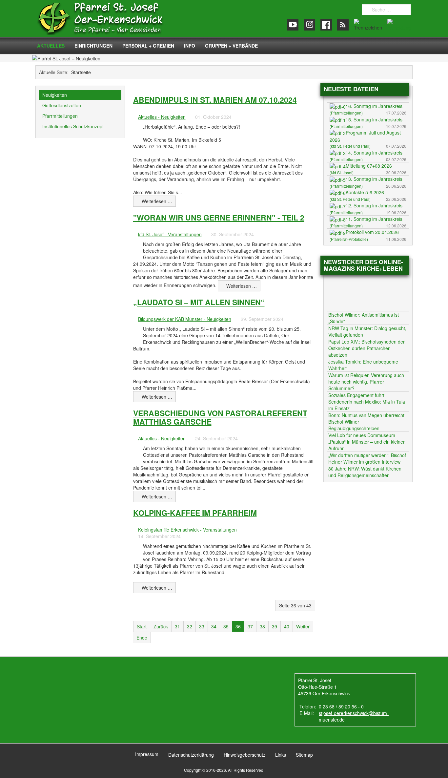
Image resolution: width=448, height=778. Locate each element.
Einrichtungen (93, 45)
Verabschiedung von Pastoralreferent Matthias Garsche (220, 417)
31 (177, 626)
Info (189, 45)
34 (213, 626)
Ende (141, 637)
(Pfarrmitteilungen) (346, 113)
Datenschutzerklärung (191, 754)
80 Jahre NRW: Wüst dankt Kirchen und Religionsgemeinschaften (364, 471)
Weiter (303, 626)
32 (189, 626)
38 (262, 626)
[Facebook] (326, 25)
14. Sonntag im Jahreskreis (374, 152)
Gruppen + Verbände (231, 45)
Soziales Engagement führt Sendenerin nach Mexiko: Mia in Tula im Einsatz (366, 401)
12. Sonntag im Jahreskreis (374, 205)
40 (286, 626)
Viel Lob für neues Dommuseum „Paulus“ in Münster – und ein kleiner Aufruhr (366, 442)
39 (274, 626)
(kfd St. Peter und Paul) (350, 146)
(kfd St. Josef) (342, 172)
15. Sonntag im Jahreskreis (374, 119)
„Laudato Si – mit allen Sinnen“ (199, 302)
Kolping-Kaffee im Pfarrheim (195, 512)
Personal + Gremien (148, 45)
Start (142, 626)
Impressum (146, 754)
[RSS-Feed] (343, 25)
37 (250, 626)
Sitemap (304, 754)
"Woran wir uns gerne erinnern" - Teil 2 (218, 217)
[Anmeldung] (399, 25)
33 (201, 626)
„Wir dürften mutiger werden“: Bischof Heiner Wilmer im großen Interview (367, 458)
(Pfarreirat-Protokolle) (349, 239)
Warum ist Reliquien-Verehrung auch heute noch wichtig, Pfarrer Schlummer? (366, 381)
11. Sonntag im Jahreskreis (374, 219)
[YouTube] (292, 25)
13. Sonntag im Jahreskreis (374, 179)
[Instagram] (309, 25)
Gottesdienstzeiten (61, 105)
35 (226, 626)
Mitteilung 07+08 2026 (369, 165)
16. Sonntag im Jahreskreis (374, 106)
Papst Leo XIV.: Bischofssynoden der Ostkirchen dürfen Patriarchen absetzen (366, 348)
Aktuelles (51, 45)
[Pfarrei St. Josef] (106, 18)
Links (280, 754)
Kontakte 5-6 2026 (365, 192)
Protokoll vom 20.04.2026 (372, 232)
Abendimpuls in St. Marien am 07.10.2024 (215, 99)
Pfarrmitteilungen (60, 116)
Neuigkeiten (54, 95)
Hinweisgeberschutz (244, 754)
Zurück (160, 626)
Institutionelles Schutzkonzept (73, 126)
